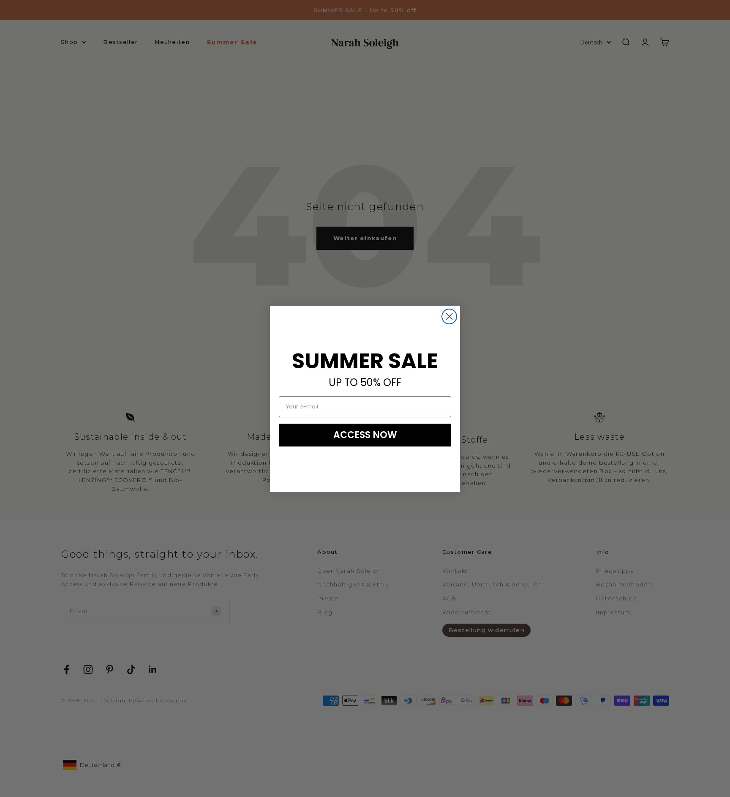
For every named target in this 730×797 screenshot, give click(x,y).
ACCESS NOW (365, 434)
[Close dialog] (449, 316)
